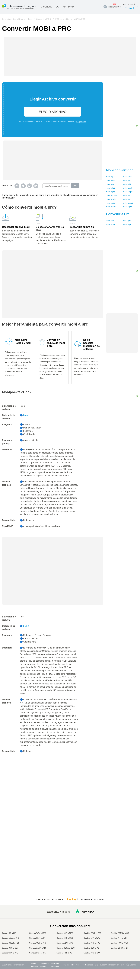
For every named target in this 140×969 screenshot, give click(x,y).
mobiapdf (110, 177)
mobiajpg (110, 192)
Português (128, 939)
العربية (127, 921)
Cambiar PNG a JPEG (120, 943)
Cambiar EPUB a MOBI (120, 933)
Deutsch (128, 926)
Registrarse (81, 122)
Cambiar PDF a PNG (37, 953)
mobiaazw (111, 207)
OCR (58, 7)
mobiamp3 (128, 203)
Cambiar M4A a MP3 (64, 933)
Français (128, 929)
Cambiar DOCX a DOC (65, 948)
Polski (127, 953)
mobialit (127, 195)
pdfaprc (110, 220)
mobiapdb (127, 188)
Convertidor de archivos (12, 19)
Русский (128, 918)
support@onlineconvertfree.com (112, 965)
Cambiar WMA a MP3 (10, 938)
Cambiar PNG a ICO (92, 953)
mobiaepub (128, 192)
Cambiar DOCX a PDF (120, 948)
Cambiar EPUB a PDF (92, 933)
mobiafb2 (110, 188)
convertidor (119, 170)
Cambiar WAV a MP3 (37, 933)
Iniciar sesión (129, 4)
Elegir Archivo (53, 112)
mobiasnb (111, 199)
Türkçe (127, 945)
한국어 (127, 950)
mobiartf (127, 180)
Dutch (127, 942)
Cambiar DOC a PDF (92, 948)
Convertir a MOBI (43, 19)
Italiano (127, 934)
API (64, 7)
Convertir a (46, 7)
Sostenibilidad (87, 965)
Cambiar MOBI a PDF (10, 943)
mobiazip (110, 203)
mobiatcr (127, 199)
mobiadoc (127, 177)
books (26, 415)
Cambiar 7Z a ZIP (9, 933)
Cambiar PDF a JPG (10, 953)
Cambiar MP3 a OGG (64, 938)
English (127, 915)
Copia (75, 186)
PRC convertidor (62, 19)
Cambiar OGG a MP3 (37, 943)
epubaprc (110, 224)
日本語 (127, 931)
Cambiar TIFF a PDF (64, 953)
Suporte (66, 965)
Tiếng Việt (128, 937)
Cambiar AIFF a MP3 (119, 938)
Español (128, 923)
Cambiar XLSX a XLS (37, 948)
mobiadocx (111, 180)
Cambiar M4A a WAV (92, 938)
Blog (96, 965)
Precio (71, 7)
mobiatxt (110, 184)
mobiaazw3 (111, 195)
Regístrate (130, 8)
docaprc (127, 220)
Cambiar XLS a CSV (10, 948)
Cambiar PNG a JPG (92, 943)
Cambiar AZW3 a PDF (65, 943)
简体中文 (128, 947)
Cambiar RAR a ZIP (37, 938)
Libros (29, 19)
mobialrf (127, 184)
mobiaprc (127, 207)
